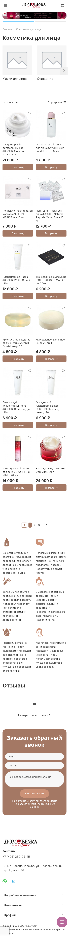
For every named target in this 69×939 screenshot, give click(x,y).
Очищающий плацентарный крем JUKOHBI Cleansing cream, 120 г (48, 407)
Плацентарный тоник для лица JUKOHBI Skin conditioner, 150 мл (50, 148)
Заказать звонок (34, 793)
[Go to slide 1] (18, 21)
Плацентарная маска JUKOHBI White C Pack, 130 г (17, 280)
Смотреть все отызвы (33, 715)
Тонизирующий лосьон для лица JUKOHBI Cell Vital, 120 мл (17, 472)
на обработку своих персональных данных (35, 805)
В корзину (18, 167)
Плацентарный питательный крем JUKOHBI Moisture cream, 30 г (14, 149)
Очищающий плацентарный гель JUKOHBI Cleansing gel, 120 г (17, 407)
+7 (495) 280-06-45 (16, 857)
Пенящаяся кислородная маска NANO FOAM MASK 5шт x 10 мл (18, 214)
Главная (7, 29)
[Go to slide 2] (50, 21)
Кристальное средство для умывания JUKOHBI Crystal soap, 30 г (17, 343)
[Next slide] (64, 71)
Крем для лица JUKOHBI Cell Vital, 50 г (50, 470)
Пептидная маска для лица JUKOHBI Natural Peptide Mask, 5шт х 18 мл (49, 215)
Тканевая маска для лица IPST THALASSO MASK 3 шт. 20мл (51, 280)
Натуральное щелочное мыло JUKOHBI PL (50, 341)
